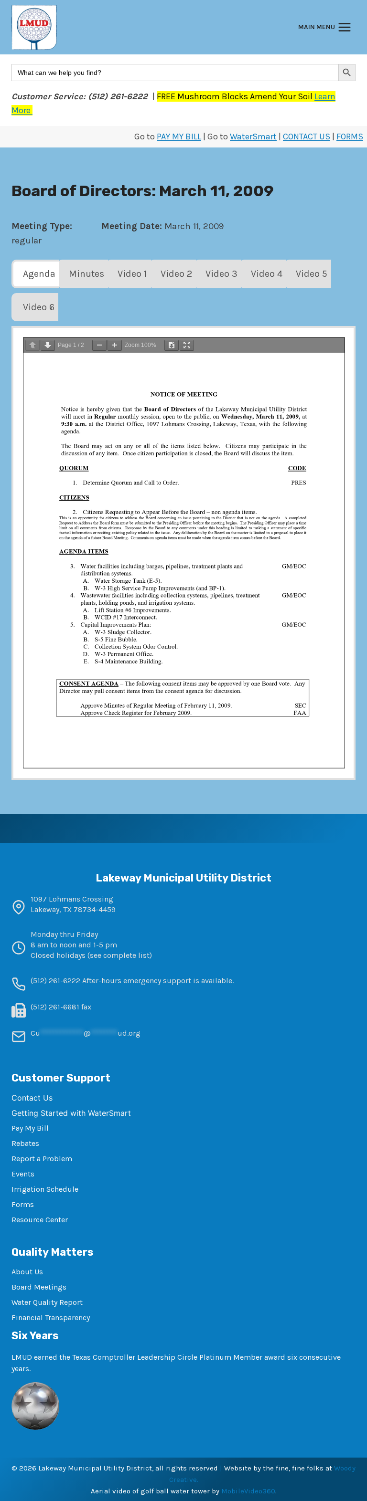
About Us (27, 1271)
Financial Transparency (50, 1317)
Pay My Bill (30, 1128)
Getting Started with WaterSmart (71, 1113)
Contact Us (32, 1097)
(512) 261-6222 (55, 980)
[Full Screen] (187, 345)
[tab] (35, 274)
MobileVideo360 (248, 1491)
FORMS (349, 136)
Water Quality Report (47, 1302)
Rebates (25, 1143)
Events (22, 1173)
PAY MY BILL (179, 136)
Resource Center (39, 1219)
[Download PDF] (171, 345)
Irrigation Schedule (44, 1189)
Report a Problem (41, 1158)
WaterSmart (253, 136)
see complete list (120, 955)
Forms (22, 1204)
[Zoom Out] (99, 345)
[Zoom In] (115, 345)
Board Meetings (38, 1286)
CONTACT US (306, 136)
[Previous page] (32, 345)
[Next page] (48, 345)
